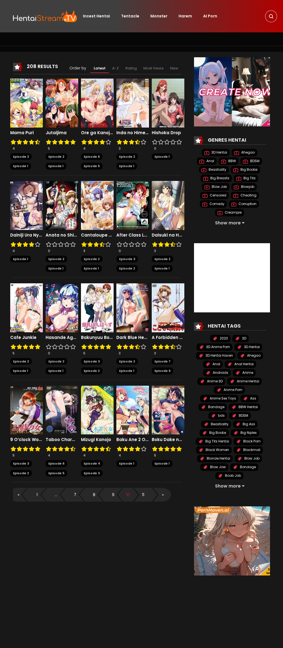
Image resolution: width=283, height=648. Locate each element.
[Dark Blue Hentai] (132, 307)
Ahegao (247, 152)
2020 (223, 338)
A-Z (115, 68)
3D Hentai (219, 152)
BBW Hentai (248, 407)
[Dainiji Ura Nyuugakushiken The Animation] (26, 205)
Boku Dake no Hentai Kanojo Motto (168, 439)
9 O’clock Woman (26, 439)
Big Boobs (249, 169)
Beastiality (217, 169)
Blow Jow (217, 467)
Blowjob (247, 186)
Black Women (217, 449)
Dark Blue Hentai (132, 337)
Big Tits (249, 178)
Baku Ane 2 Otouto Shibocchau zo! (132, 439)
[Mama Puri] (26, 102)
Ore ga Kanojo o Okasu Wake (97, 132)
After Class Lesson (132, 235)
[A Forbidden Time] (168, 307)
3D (243, 338)
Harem (185, 16)
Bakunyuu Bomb (97, 337)
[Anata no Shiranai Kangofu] (62, 205)
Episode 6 (92, 156)
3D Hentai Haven (219, 355)
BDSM (254, 161)
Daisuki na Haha (168, 235)
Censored (217, 195)
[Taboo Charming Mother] (62, 410)
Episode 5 (92, 166)
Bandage (215, 407)
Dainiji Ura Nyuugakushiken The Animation (26, 235)
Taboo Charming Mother (62, 439)
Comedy (216, 203)
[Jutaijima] (62, 102)
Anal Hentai (244, 364)
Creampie (233, 212)
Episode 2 (21, 156)
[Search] (271, 16)
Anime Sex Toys (222, 398)
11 (143, 494)
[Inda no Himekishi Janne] (132, 102)
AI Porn (210, 16)
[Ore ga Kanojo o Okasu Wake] (97, 102)
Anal (210, 161)
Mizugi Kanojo (96, 439)
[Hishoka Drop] (168, 102)
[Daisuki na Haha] (168, 205)
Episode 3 (127, 259)
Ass (252, 398)
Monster (158, 16)
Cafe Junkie (23, 337)
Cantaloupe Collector (97, 235)
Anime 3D (214, 381)
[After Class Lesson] (132, 205)
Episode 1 (20, 166)
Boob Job (232, 475)
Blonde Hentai (218, 458)
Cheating (248, 195)
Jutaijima (56, 132)
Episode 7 (162, 361)
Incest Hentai (96, 16)
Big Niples (248, 432)
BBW (231, 161)
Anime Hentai (247, 381)
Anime (247, 372)
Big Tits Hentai (217, 441)
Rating (131, 68)
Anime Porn (232, 389)
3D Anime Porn (217, 346)
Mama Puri (22, 132)
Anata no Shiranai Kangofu (62, 235)
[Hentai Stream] (45, 16)
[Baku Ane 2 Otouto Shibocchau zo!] (132, 410)
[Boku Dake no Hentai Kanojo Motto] (168, 410)
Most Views (153, 68)
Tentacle (130, 16)
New (174, 68)
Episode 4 (92, 463)
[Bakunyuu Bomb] (97, 307)
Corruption (247, 203)
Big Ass (248, 424)
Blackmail (251, 449)
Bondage (247, 467)
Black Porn (251, 441)
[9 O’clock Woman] (26, 410)
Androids (220, 372)
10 (128, 494)
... (56, 494)
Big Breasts (219, 178)
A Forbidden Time (168, 337)
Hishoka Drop (166, 132)
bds (221, 415)
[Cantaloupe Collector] (97, 205)
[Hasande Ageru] (62, 307)
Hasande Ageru (62, 337)
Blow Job (219, 186)
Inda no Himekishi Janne (132, 132)
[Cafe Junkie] (26, 307)
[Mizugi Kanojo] (97, 410)
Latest (100, 68)
